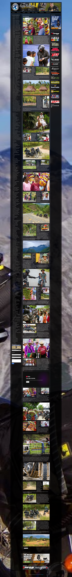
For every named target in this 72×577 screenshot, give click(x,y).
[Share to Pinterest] (27, 548)
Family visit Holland (15, 338)
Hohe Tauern (14, 169)
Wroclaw (14, 180)
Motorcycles (18, 12)
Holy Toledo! (14, 146)
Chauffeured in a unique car (16, 203)
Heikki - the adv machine (16, 192)
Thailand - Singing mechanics (16, 49)
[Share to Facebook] (26, 548)
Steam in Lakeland (15, 222)
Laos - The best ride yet (16, 38)
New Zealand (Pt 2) (15, 340)
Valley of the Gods (15, 322)
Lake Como (14, 163)
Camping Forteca (15, 178)
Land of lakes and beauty (16, 212)
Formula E (14, 226)
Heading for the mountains (16, 172)
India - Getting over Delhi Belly (17, 73)
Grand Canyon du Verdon (16, 150)
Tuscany (14, 155)
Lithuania (14, 185)
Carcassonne (14, 149)
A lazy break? (14, 301)
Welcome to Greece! (15, 113)
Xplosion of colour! (15, 307)
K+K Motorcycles (15, 177)
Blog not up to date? (15, 159)
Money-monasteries (15, 120)
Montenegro (14, 126)
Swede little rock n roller (16, 214)
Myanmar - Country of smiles (16, 60)
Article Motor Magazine (16, 152)
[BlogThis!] (25, 548)
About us (13, 12)
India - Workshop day (15, 72)
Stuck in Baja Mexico (15, 311)
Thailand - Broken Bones (16, 47)
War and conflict (15, 234)
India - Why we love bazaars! (16, 66)
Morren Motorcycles (15, 235)
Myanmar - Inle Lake (15, 58)
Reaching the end (15, 164)
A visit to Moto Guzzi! (15, 161)
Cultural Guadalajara (15, 294)
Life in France (14, 140)
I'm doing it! (14, 342)
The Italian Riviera (15, 151)
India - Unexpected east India (16, 61)
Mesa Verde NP (15, 323)
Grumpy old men (15, 230)
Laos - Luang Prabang (15, 39)
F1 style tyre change (15, 213)
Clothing (24, 12)
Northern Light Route (15, 196)
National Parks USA (15, 312)
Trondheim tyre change (16, 201)
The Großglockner (15, 171)
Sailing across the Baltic (16, 189)
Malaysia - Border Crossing (16, 32)
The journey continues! (16, 135)
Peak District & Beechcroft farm (17, 220)
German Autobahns (15, 216)
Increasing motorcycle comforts (17, 137)
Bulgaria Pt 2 (14, 114)
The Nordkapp (14, 195)
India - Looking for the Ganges (17, 67)
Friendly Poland (15, 183)
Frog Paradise (14, 182)
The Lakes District (15, 223)
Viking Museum (15, 197)
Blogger (42, 574)
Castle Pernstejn (15, 174)
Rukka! (13, 191)
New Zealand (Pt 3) (15, 339)
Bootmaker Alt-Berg (15, 225)
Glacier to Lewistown (15, 330)
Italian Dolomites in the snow (16, 131)
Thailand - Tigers (15, 48)
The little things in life (15, 170)
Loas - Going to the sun (16, 41)
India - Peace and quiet (16, 62)
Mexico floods (14, 305)
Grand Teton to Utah (15, 327)
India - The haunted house (16, 63)
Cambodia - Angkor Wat (16, 36)
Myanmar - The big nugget (16, 54)
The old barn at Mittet (15, 204)
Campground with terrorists (16, 160)
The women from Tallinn (16, 187)
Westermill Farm (15, 217)
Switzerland (14, 165)
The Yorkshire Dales (15, 224)
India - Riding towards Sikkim (16, 65)
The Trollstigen (14, 205)
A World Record (48, 12)
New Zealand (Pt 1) (15, 341)
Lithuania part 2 (15, 184)
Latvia (13, 186)
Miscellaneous (42, 12)
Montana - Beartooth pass (16, 329)
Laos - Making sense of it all (16, 40)
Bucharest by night (15, 123)
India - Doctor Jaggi (15, 68)
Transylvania (14, 121)
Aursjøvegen (14, 202)
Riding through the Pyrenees (16, 147)
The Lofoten (14, 198)
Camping (28, 12)
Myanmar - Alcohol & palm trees (17, 55)
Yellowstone (14, 328)
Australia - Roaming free (16, 17)
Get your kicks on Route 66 (16, 314)
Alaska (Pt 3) (14, 333)
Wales (13, 219)
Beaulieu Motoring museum (16, 229)
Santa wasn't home (15, 193)
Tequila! (14, 297)
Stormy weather (15, 143)
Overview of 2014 (15, 158)
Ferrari (13, 156)
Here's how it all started (16, 210)
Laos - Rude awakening (16, 42)
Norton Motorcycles (15, 227)
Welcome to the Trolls (15, 211)
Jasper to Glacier (15, 331)
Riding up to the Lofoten (16, 199)
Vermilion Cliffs (14, 316)
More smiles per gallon (16, 221)
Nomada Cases (15, 179)
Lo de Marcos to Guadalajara (16, 295)
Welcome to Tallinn (15, 188)
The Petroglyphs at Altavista (16, 300)
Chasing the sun (15, 194)
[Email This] (24, 548)
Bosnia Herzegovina (15, 128)
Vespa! (13, 153)
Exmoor (14, 218)
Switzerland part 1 (15, 133)
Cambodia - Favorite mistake (16, 35)
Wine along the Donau (15, 173)
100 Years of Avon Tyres (16, 228)
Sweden (14, 215)
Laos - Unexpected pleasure (16, 45)
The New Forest (15, 232)
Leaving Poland (15, 176)
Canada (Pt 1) (14, 337)
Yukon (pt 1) (14, 336)
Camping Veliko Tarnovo (16, 124)
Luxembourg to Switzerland (16, 134)
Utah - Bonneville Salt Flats (16, 326)
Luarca (13, 142)
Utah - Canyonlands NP (16, 324)
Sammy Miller (14, 231)
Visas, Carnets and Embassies (17, 138)
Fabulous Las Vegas (15, 313)
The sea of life (14, 302)
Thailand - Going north (16, 46)
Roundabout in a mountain (16, 209)
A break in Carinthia (15, 130)
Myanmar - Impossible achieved (17, 59)
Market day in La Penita (16, 299)
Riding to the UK (15, 233)
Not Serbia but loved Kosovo (16, 125)
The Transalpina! (15, 118)
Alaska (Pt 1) (14, 335)
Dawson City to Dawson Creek (17, 332)
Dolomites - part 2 (15, 167)
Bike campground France (16, 136)
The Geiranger (14, 207)
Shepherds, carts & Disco (16, 119)
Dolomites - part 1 (15, 168)
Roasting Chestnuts (15, 144)
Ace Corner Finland (15, 190)
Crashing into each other (16, 208)
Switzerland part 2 (15, 132)
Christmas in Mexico (15, 306)
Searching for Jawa (15, 175)
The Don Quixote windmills (16, 145)
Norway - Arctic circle (15, 200)
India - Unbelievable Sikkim (16, 64)
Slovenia (14, 129)
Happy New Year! (15, 304)
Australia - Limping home (16, 16)
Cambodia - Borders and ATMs (17, 37)
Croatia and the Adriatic (16, 127)
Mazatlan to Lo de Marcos (16, 308)
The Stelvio (14, 166)
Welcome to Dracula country (16, 122)
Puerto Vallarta (14, 298)
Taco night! (14, 296)
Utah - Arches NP (15, 325)
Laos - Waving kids (15, 43)
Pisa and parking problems (16, 154)
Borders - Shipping (35, 12)
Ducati (13, 157)
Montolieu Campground (16, 148)
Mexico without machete (16, 303)
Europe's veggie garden (16, 181)
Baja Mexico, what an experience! (15, 310)
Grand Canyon (14, 315)
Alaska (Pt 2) (14, 334)
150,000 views (14, 141)
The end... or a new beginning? (17, 139)
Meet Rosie (14, 206)
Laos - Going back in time (16, 44)
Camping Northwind (15, 162)
